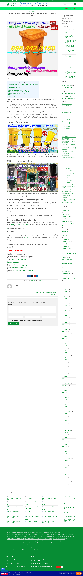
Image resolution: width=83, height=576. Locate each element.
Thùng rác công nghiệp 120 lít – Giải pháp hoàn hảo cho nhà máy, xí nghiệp (23, 84)
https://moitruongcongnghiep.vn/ (14, 262)
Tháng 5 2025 (64, 322)
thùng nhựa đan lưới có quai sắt (67, 159)
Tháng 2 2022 (64, 404)
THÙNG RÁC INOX (66, 216)
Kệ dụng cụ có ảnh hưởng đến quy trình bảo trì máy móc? (70, 41)
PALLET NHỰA (65, 251)
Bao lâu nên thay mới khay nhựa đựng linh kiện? (69, 46)
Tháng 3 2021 (64, 423)
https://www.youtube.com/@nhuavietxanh (21, 264)
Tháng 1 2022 (64, 406)
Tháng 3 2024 (64, 348)
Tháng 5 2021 (64, 418)
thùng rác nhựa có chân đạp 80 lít (67, 542)
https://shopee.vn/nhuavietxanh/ (19, 267)
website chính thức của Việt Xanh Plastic (19, 224)
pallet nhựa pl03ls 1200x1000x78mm (68, 147)
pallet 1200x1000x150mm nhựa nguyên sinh (67, 120)
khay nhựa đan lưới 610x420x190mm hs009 (52, 532)
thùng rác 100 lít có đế (66, 168)
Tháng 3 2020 (64, 448)
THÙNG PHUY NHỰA (66, 273)
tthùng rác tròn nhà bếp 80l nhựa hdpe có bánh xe (68, 200)
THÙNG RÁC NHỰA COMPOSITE (66, 234)
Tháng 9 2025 (64, 312)
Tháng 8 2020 (64, 437)
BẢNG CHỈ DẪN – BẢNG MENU (69, 259)
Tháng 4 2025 (64, 324)
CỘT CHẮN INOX (65, 271)
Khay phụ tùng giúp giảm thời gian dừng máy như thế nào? (70, 36)
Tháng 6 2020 (64, 441)
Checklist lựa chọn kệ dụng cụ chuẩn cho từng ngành (70, 51)
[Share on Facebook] (28, 276)
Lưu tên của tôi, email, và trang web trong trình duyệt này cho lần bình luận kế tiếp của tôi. (26, 320)
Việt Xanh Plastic (27, 237)
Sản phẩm (15, 8)
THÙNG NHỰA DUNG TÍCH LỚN (69, 278)
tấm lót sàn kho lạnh (65, 202)
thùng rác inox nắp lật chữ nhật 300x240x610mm (15, 540)
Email (26, 314)
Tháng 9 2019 (64, 463)
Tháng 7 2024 (64, 338)
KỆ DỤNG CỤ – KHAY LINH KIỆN (69, 253)
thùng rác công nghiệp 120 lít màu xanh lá (68, 171)
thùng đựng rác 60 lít (65, 195)
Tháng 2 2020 (64, 451)
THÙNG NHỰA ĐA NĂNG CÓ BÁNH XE (68, 264)
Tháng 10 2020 (65, 432)
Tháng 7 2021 (64, 416)
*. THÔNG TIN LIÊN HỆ (13, 96)
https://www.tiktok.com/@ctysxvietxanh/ (20, 265)
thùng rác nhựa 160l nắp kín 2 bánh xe (28, 542)
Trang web (43, 314)
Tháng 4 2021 (64, 420)
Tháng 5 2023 (64, 369)
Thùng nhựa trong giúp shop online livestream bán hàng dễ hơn (70, 62)
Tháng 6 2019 (64, 470)
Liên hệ (26, 572)
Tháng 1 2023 (64, 378)
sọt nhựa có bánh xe (65, 153)
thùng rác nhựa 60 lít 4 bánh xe (67, 182)
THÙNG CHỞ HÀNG (66, 248)
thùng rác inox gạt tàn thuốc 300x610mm (47, 538)
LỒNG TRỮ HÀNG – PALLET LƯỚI (68, 224)
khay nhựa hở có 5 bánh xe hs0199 (68, 114)
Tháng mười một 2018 (66, 481)
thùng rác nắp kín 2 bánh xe (66, 191)
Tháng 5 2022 (64, 397)
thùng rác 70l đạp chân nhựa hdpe (67, 536)
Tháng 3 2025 (64, 326)
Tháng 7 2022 (64, 392)
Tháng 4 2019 (64, 474)
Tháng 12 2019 (65, 456)
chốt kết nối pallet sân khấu (66, 105)
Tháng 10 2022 (65, 385)
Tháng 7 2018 (64, 484)
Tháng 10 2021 (65, 413)
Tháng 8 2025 (64, 315)
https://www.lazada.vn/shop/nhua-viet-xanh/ (21, 268)
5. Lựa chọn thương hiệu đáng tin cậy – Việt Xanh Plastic (19, 91)
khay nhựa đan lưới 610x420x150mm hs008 (35, 532)
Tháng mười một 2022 (66, 383)
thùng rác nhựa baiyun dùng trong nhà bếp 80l (68, 187)
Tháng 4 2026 (64, 296)
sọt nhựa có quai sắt (65, 155)
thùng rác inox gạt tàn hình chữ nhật (33, 538)
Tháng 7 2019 (64, 467)
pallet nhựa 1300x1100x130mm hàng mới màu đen (68, 133)
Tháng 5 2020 (64, 444)
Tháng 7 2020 (64, 439)
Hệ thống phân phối (16, 572)
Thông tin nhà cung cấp (29, 8)
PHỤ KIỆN (64, 276)
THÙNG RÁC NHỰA (66, 241)
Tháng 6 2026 (64, 291)
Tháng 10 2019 (65, 460)
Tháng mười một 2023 (66, 355)
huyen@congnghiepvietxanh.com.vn (18, 259)
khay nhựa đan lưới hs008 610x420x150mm (31, 534)
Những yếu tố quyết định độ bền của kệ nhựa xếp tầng (70, 31)
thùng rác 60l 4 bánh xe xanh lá (67, 166)
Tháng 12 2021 (65, 409)
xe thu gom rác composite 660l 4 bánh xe (32, 549)
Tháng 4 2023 (64, 371)
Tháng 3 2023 (64, 373)
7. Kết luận (10, 94)
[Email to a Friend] (32, 276)
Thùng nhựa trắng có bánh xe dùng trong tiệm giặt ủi (70, 72)
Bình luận (10, 304)
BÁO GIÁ (79, 573)
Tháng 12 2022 (65, 380)
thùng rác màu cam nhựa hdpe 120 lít (68, 173)
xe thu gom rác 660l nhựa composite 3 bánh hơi (15, 549)
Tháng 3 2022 (64, 402)
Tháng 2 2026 (64, 301)
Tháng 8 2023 (64, 362)
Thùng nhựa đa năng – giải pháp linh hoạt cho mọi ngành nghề (70, 56)
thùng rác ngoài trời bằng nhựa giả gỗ (68, 175)
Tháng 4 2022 (64, 399)
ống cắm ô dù (72, 202)
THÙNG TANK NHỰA (66, 269)
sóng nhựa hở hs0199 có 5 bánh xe (68, 151)
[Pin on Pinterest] (35, 276)
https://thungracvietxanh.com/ (30, 261)
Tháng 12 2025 (65, 305)
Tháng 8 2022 (64, 390)
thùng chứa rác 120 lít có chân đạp (55, 536)
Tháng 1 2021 (64, 425)
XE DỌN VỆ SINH (65, 244)
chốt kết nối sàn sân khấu (66, 107)
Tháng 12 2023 (65, 352)
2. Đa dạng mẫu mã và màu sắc (14, 87)
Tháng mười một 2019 (66, 458)
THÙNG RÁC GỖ (65, 239)
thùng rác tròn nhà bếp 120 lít (67, 193)
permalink (42, 280)
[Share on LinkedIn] (37, 276)
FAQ (30, 572)
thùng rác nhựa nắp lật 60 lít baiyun (68, 189)
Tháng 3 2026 (64, 298)
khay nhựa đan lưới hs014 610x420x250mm (65, 534)
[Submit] (75, 4)
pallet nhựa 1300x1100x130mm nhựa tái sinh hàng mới (68, 136)
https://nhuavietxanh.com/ (17, 261)
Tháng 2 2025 (64, 329)
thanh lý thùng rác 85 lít (44, 536)
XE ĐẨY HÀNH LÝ (65, 214)
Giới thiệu (9, 572)
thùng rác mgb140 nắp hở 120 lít (58, 540)
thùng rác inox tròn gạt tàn (29, 540)
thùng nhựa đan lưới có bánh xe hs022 (68, 157)
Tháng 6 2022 (64, 395)
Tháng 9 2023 (64, 359)
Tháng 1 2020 (64, 453)
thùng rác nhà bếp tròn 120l (67, 180)
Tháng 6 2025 (64, 319)
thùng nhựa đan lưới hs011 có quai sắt (68, 161)
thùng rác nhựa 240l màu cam (41, 542)
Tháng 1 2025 (64, 331)
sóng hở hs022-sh (65, 149)
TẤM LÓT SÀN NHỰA (66, 221)
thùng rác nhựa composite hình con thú (53, 542)
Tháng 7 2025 (64, 317)
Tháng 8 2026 (64, 287)
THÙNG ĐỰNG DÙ (66, 231)
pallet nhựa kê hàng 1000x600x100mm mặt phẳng (67, 139)
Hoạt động (39, 8)
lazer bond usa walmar (66, 85)
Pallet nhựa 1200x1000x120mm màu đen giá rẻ (68, 88)
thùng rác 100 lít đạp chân (21, 538)
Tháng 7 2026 (64, 289)
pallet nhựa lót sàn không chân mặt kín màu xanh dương (68, 142)
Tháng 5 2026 (64, 294)
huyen (38, 19)
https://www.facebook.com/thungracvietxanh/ (23, 270)
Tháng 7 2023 (64, 364)
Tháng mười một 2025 (66, 308)
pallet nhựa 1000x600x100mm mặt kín (69, 126)
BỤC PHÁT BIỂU (65, 218)
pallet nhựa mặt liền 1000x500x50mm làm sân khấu (68, 145)
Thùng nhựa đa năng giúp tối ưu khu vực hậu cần (70, 77)
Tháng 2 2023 (64, 376)
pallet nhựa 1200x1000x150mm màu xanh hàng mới (68, 129)
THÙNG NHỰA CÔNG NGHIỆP (68, 210)
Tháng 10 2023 (65, 357)
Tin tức (20, 8)
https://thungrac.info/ (43, 261)
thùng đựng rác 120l (65, 197)
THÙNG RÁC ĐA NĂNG (67, 246)
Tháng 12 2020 (65, 427)
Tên (9, 314)
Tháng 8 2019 (64, 465)
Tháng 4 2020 (64, 446)
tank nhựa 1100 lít (35, 536)
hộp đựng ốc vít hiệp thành (11, 532)
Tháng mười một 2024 (66, 333)
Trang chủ (9, 8)
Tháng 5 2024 (64, 343)
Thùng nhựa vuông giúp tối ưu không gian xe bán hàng (70, 67)
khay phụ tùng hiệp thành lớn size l (13, 536)
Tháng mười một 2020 (66, 430)
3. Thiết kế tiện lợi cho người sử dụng (15, 88)
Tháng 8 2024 (64, 336)
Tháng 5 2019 (64, 472)
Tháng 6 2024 (64, 341)
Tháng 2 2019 (64, 479)
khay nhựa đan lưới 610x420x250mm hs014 (15, 534)
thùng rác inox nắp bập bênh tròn (61, 538)
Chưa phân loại (32, 11)
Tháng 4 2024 (64, 345)
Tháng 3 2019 (64, 477)
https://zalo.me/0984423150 (20, 257)
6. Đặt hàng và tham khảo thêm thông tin (16, 93)
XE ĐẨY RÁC (64, 229)
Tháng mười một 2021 (66, 411)
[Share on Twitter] (30, 276)
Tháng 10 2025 (65, 310)
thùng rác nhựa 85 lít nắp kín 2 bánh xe (13, 542)
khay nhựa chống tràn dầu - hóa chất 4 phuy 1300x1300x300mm (68, 112)
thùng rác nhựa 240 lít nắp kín (67, 184)
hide (26, 82)
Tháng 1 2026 (64, 303)
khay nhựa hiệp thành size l (22, 532)
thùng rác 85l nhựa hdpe (11, 538)
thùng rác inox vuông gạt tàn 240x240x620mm (44, 540)
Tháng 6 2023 (64, 366)
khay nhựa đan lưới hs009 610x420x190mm (48, 534)
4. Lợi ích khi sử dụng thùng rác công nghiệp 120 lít (18, 90)
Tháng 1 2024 (64, 350)
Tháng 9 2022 (64, 387)
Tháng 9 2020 (64, 434)
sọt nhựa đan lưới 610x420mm (25, 536)
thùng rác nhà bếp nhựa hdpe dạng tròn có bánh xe (68, 178)
